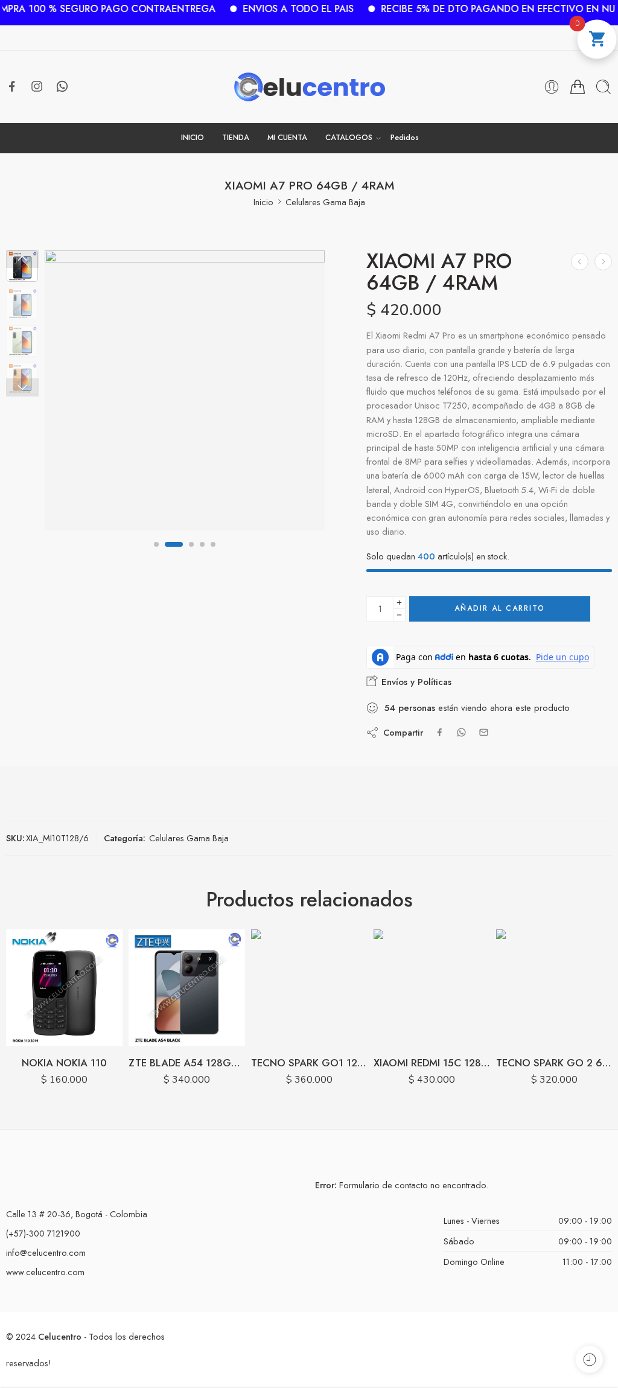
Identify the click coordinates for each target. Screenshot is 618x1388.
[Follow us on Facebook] (12, 86)
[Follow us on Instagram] (36, 86)
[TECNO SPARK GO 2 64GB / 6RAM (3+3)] (554, 987)
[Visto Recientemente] (589, 1359)
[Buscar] (603, 86)
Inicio (263, 202)
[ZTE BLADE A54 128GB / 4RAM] (187, 987)
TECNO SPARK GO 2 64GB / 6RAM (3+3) (554, 1062)
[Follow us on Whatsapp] (62, 86)
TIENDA (235, 137)
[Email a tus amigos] (484, 732)
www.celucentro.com (45, 1271)
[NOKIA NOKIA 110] (64, 987)
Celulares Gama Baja (325, 202)
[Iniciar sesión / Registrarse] (551, 86)
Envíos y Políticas (414, 682)
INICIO (192, 137)
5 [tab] (213, 554)
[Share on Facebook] (439, 732)
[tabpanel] (185, 393)
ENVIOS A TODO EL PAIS (260, 9)
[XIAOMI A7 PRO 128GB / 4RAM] (603, 261)
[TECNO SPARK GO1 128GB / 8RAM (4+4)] (309, 987)
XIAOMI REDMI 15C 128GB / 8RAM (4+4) (432, 1062)
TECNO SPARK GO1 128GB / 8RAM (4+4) (309, 1062)
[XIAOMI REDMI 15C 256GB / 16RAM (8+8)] (579, 261)
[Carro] (577, 86)
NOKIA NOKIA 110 (64, 1062)
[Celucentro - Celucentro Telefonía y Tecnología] (309, 87)
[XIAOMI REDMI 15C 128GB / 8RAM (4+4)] (432, 987)
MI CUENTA (287, 137)
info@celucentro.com (46, 1252)
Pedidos (404, 137)
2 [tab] (167, 554)
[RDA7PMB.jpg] (185, 390)
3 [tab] (184, 554)
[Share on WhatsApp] (461, 732)
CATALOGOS (348, 137)
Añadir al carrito (499, 608)
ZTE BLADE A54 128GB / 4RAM (187, 1062)
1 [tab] (156, 554)
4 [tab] (202, 554)
